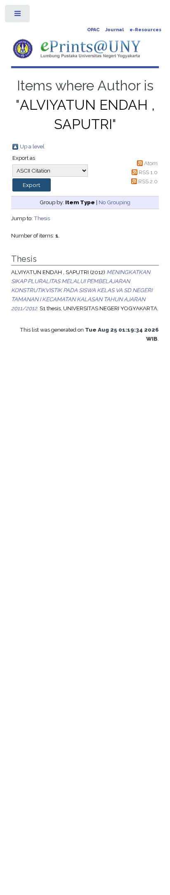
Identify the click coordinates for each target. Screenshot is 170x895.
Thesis (42, 218)
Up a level (32, 146)
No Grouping (114, 202)
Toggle (18, 15)
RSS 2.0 (148, 181)
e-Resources (145, 29)
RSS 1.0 (148, 172)
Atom (151, 163)
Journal (114, 29)
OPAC (93, 29)
